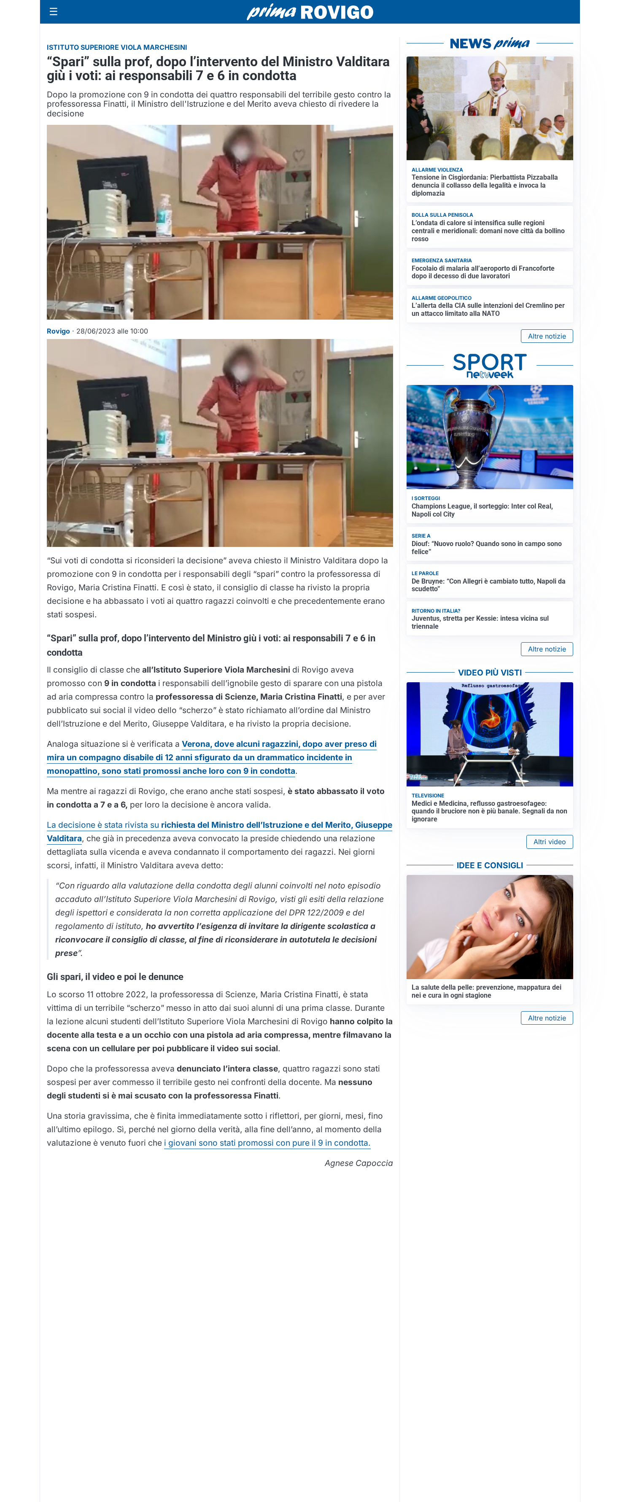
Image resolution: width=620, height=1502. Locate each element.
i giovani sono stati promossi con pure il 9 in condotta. (267, 1143)
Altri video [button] (550, 841)
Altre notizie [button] (547, 336)
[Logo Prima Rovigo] (310, 12)
